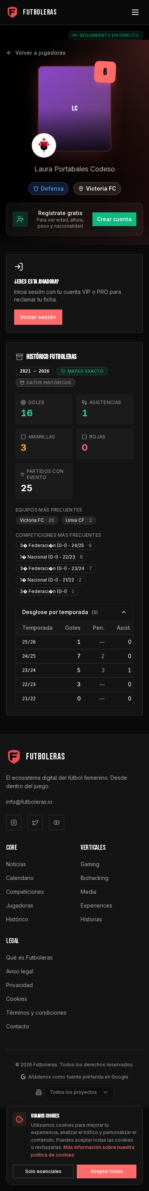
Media (88, 891)
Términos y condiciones (36, 1012)
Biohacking (95, 878)
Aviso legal (19, 971)
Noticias (16, 864)
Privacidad (19, 985)
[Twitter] (35, 822)
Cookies (16, 998)
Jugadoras (19, 905)
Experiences (96, 905)
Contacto (17, 1026)
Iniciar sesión (38, 317)
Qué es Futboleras (29, 957)
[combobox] (79, 1092)
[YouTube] (56, 822)
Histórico (17, 919)
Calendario (20, 878)
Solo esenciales (43, 1171)
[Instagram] (13, 822)
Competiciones (25, 891)
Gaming (90, 864)
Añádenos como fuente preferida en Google (78, 1077)
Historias (91, 919)
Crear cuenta (114, 219)
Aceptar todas (107, 1171)
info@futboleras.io (29, 801)
